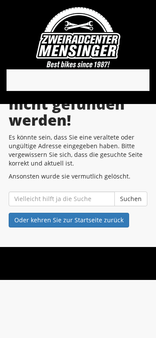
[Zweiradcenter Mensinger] (78, 36)
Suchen (131, 199)
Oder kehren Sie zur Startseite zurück (69, 220)
